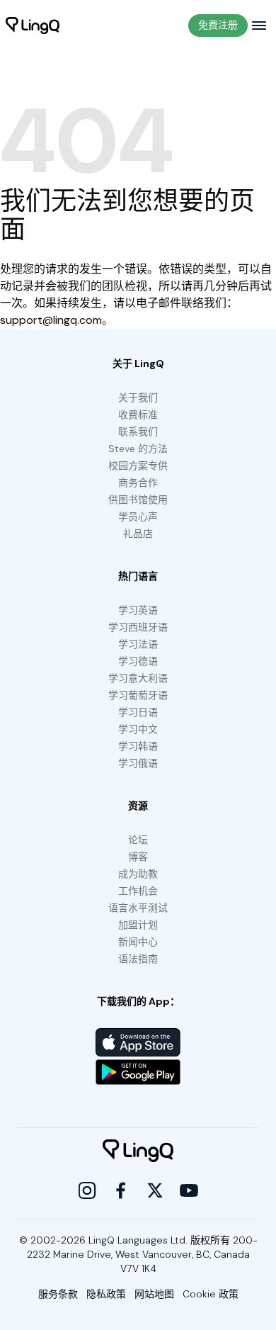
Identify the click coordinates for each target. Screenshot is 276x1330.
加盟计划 (138, 924)
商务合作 (138, 482)
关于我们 (138, 397)
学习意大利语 (138, 678)
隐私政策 (106, 1293)
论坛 (138, 839)
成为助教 (138, 873)
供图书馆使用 (138, 499)
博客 (138, 856)
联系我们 (138, 431)
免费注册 (218, 24)
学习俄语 (138, 763)
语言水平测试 (138, 907)
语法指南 (138, 958)
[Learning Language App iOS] (138, 1042)
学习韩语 (138, 746)
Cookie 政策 (210, 1293)
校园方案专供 (138, 465)
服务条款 (58, 1293)
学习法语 (138, 644)
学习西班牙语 (138, 627)
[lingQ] (32, 25)
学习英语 (138, 610)
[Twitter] (155, 1190)
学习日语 (138, 712)
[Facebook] (121, 1190)
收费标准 (138, 414)
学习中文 (138, 729)
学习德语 (138, 661)
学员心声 (138, 516)
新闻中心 (138, 941)
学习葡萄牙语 (138, 695)
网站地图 (154, 1293)
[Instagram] (87, 1190)
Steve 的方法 (138, 448)
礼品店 (138, 533)
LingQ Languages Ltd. (138, 1240)
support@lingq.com (51, 319)
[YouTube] (189, 1190)
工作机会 (138, 890)
